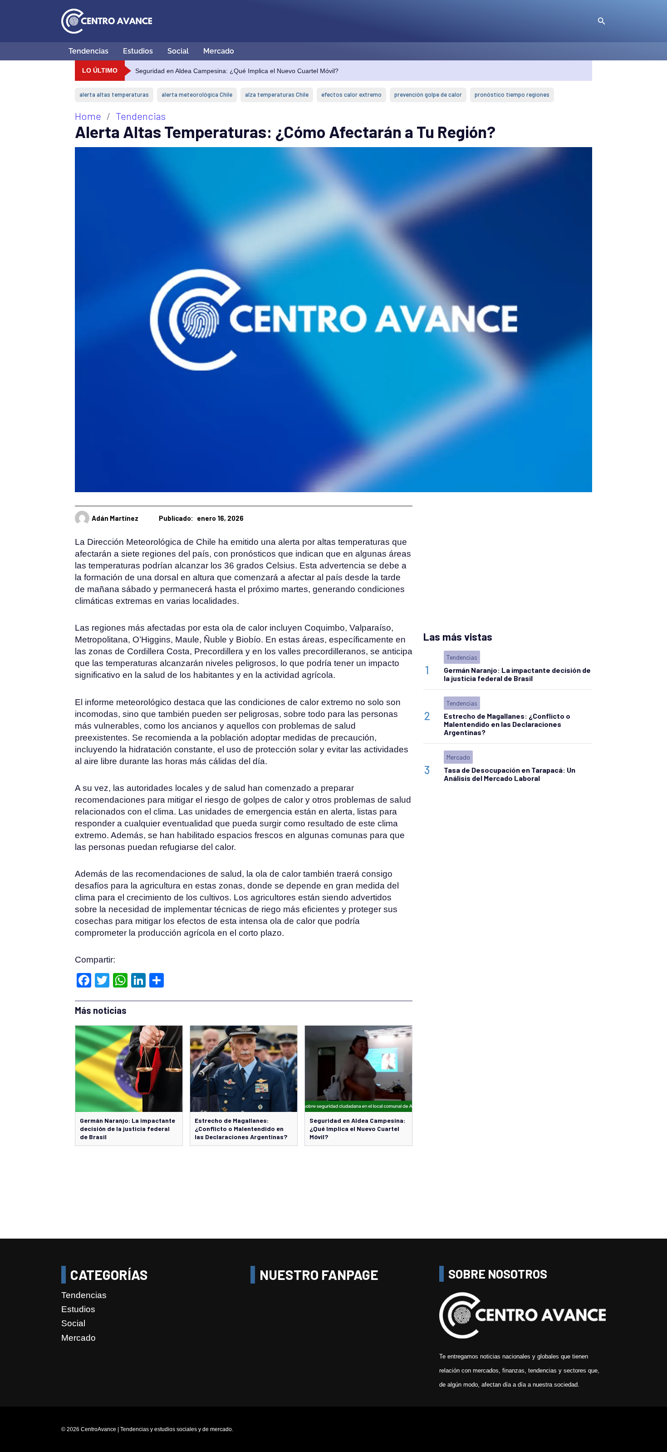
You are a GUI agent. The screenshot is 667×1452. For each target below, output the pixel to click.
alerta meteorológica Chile (197, 94)
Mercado (218, 51)
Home (88, 116)
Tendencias (88, 51)
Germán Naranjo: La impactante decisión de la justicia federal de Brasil (127, 1128)
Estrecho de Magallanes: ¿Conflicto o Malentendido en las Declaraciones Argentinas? (241, 1128)
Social (178, 51)
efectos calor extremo (351, 94)
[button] (602, 21)
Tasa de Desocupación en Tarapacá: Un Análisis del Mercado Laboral (509, 774)
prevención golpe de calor (428, 94)
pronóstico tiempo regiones (512, 94)
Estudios (138, 51)
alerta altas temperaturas (114, 94)
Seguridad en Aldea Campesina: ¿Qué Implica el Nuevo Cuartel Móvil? (357, 1128)
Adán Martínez (115, 518)
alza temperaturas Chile (277, 94)
